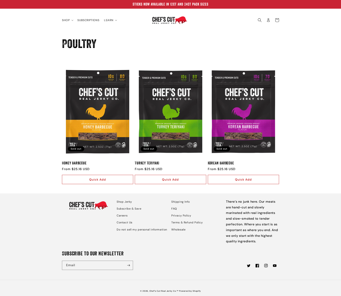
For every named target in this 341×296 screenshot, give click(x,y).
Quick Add (97, 180)
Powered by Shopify (190, 291)
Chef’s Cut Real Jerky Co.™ (164, 291)
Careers (122, 215)
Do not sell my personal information (142, 229)
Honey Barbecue (74, 163)
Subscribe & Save (129, 208)
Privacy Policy (181, 215)
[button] (67, 20)
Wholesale (178, 229)
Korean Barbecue (221, 163)
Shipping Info (180, 201)
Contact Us (124, 222)
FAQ (174, 208)
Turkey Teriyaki (147, 163)
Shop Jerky (124, 201)
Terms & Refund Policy (187, 222)
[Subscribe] (128, 265)
